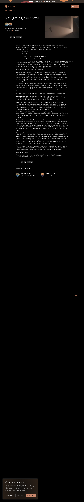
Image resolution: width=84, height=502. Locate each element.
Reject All (20, 495)
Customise (9, 495)
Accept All (30, 495)
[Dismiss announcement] (79, 1)
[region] (17, 489)
